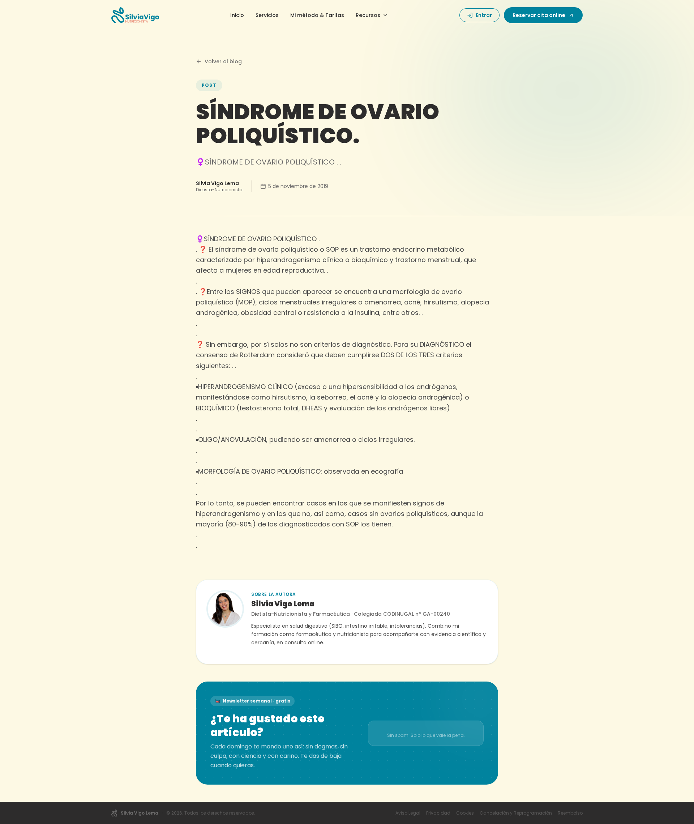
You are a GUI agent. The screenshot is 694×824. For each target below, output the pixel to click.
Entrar (484, 15)
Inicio (237, 15)
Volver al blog (223, 61)
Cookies (465, 813)
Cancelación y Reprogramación (516, 813)
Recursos (368, 15)
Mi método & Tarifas (317, 15)
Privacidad (438, 813)
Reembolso (570, 813)
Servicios (267, 15)
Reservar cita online (539, 15)
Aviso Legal (407, 813)
